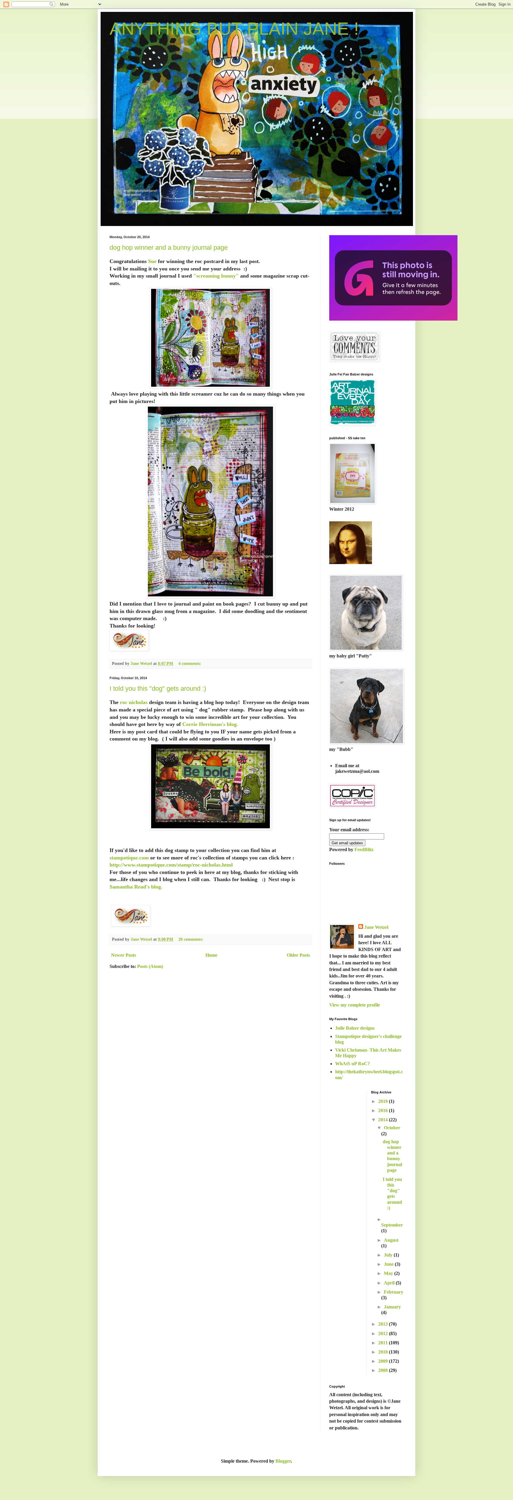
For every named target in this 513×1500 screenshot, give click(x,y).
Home (211, 955)
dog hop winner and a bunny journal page (169, 247)
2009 (383, 1361)
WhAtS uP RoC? (352, 1063)
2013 (383, 1324)
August (391, 1240)
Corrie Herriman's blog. (210, 724)
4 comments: (190, 663)
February (393, 1291)
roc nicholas (133, 702)
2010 (383, 1351)
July (389, 1254)
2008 (383, 1370)
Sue (152, 261)
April (390, 1282)
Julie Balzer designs (355, 1028)
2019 (383, 1101)
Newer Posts (123, 955)
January (392, 1306)
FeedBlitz (363, 849)
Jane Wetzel (376, 927)
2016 (383, 1110)
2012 (383, 1333)
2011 (383, 1342)
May (389, 1273)
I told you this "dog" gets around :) (158, 688)
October (392, 1127)
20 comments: (191, 939)
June (389, 1264)
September (392, 1224)
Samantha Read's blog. (137, 887)
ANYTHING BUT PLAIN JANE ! (234, 29)
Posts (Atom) (150, 966)
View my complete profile (354, 1004)
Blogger (283, 1461)
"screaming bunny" (215, 276)
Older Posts (298, 955)
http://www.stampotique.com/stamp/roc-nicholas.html (171, 865)
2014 (383, 1119)
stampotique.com (129, 858)
